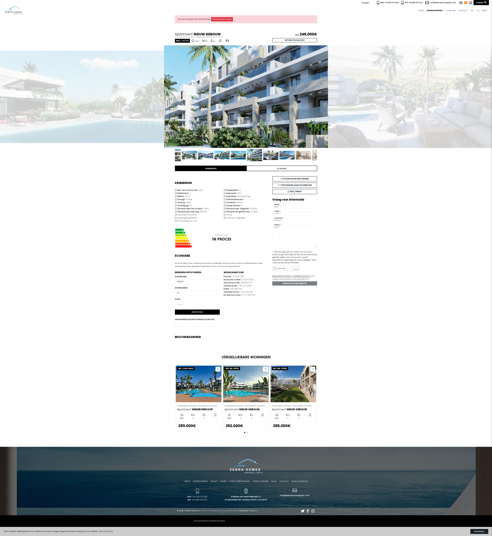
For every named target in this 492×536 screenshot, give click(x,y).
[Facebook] (308, 511)
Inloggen (365, 2)
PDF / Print (296, 191)
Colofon (204, 510)
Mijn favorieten (300, 481)
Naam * (277, 204)
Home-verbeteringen (239, 481)
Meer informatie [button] (106, 531)
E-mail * (277, 211)
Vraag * (277, 225)
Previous (3, 96)
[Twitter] (303, 511)
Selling (214, 481)
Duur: (178, 299)
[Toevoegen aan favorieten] (202, 369)
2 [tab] (247, 432)
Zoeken (479, 2)
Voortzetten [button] (479, 531)
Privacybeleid (295, 257)
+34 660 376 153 (197, 499)
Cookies (222, 510)
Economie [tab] (282, 168)
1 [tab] (244, 432)
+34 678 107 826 (197, 496)
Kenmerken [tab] (210, 168)
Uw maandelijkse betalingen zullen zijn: (195, 319)
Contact (463, 10)
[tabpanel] (183, 397)
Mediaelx (253, 510)
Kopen (223, 481)
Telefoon (278, 218)
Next (489, 96)
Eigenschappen (200, 481)
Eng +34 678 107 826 (389, 2)
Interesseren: (181, 288)
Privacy (213, 510)
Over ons (451, 10)
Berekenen (197, 312)
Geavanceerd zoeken (222, 19)
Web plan (232, 510)
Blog (273, 481)
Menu (484, 10)
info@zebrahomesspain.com (443, 2)
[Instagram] (313, 511)
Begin (421, 10)
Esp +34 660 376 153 (413, 2)
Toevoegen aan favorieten (296, 185)
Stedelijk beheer (260, 481)
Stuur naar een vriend (296, 178)
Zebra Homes (14, 10)
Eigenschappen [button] (434, 10)
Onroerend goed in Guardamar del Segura (209, 521)
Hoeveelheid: (181, 276)
